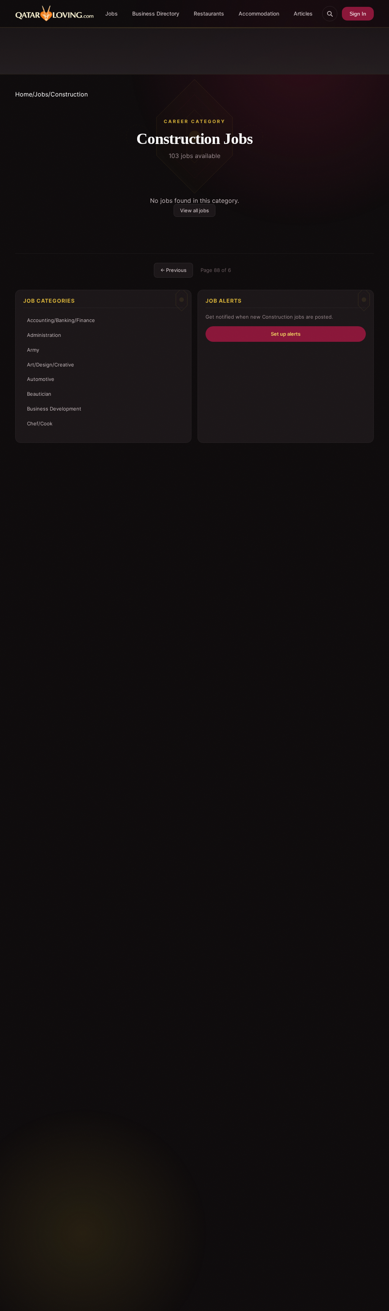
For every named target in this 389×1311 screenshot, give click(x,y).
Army (33, 350)
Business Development (54, 409)
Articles (303, 13)
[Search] (329, 13)
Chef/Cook (39, 423)
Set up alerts (285, 334)
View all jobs (194, 210)
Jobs (111, 13)
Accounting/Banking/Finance (61, 320)
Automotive (40, 379)
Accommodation (259, 13)
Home (23, 94)
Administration (44, 335)
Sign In (357, 14)
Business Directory (155, 13)
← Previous (173, 270)
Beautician (39, 394)
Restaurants (209, 13)
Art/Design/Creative (50, 365)
